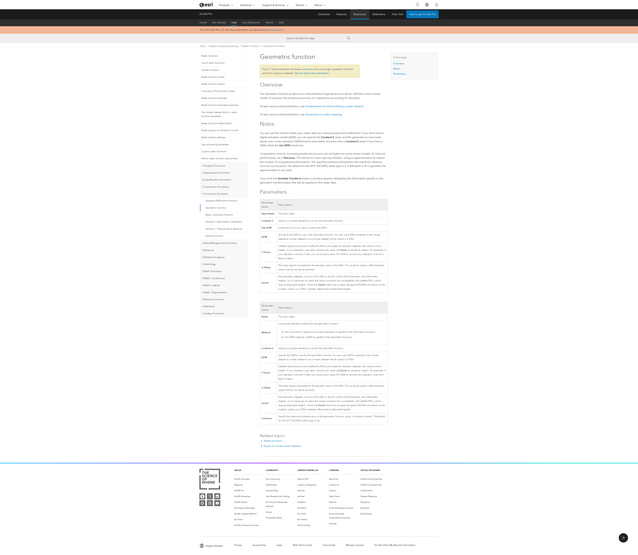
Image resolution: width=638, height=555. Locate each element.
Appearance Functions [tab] (217, 172)
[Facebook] (202, 496)
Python (270, 22)
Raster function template (214, 98)
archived (307, 69)
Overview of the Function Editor (218, 91)
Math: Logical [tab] (211, 285)
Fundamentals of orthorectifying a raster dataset (334, 106)
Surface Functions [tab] (214, 313)
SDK (281, 22)
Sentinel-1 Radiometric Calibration (223, 221)
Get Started (219, 22)
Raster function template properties (220, 105)
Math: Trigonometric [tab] (215, 292)
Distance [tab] (209, 250)
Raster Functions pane (212, 77)
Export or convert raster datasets (282, 445)
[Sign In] (436, 5)
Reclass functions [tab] (214, 299)
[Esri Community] (202, 503)
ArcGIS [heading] (237, 470)
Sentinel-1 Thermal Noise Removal (223, 229)
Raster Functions (250, 46)
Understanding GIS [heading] (307, 470)
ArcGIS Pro (205, 13)
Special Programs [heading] (370, 470)
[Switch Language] (426, 4)
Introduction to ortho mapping (323, 114)
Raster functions (209, 56)
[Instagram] (210, 503)
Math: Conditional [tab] (214, 278)
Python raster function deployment (219, 158)
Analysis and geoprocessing (224, 46)
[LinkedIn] (217, 496)
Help (234, 22)
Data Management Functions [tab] (220, 243)
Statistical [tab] (209, 306)
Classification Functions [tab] (217, 179)
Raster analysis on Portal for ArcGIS (219, 130)
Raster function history (213, 84)
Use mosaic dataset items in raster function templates (219, 114)
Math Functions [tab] (212, 271)
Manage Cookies (355, 545)
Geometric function (215, 207)
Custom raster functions (213, 151)
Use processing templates (215, 144)
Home (203, 22)
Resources (359, 14)
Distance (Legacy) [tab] (214, 257)
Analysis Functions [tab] (214, 165)
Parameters (399, 73)
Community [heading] (272, 470)
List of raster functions (212, 63)
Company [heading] (334, 470)
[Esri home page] (206, 4)
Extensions (378, 14)
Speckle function (214, 236)
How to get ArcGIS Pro (422, 14)
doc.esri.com (276, 29)
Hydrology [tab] (210, 264)
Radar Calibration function (219, 214)
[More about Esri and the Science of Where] (209, 480)
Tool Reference (251, 22)
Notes (396, 68)
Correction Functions (274, 46)
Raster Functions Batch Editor (216, 123)
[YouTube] (217, 503)
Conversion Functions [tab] (216, 186)
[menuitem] (247, 479)
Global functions (210, 70)
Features (341, 14)
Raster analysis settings (213, 137)
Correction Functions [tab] (216, 193)
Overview (324, 14)
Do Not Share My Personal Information (394, 545)
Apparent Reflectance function (221, 200)
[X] (210, 496)
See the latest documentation (312, 73)
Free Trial (397, 14)
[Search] (417, 4)
